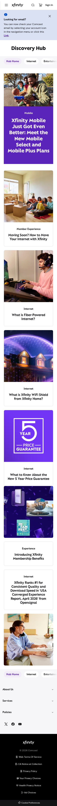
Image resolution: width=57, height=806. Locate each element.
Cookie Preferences (30, 803)
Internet (31, 61)
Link (6, 35)
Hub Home (12, 61)
